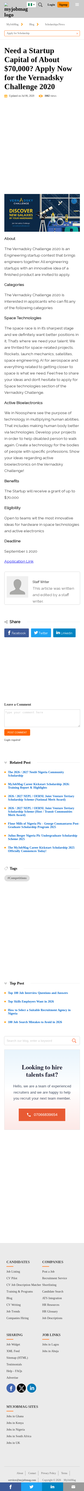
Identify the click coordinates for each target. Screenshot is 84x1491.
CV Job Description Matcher (23, 1285)
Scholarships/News (55, 24)
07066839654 (46, 1114)
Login (51, 4)
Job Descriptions (52, 1318)
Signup (63, 4)
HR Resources (50, 1304)
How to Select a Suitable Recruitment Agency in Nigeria (39, 1012)
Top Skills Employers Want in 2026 (31, 1001)
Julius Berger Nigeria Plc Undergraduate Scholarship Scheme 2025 (42, 837)
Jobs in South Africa (18, 1436)
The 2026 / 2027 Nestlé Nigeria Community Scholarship (36, 774)
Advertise (12, 1377)
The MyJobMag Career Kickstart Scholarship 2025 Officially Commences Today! (41, 849)
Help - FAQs (14, 1371)
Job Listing (13, 1271)
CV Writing (13, 1304)
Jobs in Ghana (14, 1416)
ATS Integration (52, 1298)
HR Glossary (50, 1311)
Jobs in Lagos (50, 1344)
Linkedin (66, 633)
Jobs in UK (13, 1442)
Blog (31, 24)
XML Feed (13, 1351)
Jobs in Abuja (50, 1351)
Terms (64, 1473)
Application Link (19, 561)
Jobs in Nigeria (15, 1429)
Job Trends (13, 1311)
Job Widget (13, 1344)
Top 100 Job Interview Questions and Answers (38, 993)
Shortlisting (49, 1285)
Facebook (19, 633)
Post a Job (48, 1271)
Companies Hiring (17, 1318)
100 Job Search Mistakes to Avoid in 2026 (35, 1022)
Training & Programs (19, 1291)
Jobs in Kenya (14, 1423)
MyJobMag (12, 24)
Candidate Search (52, 1291)
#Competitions (17, 878)
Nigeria (34, 3)
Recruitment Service (54, 1278)
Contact (32, 1473)
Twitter (43, 633)
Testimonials (14, 1364)
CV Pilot (11, 1278)
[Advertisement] (42, 148)
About (20, 1473)
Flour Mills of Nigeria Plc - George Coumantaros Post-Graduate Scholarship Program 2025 (43, 825)
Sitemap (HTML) (17, 1357)
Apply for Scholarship (18, 33)
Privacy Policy (48, 1473)
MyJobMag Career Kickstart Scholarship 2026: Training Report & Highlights (39, 786)
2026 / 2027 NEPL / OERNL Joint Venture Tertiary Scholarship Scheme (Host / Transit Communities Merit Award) (41, 812)
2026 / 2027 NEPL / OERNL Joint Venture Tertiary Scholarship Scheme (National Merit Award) (41, 798)
